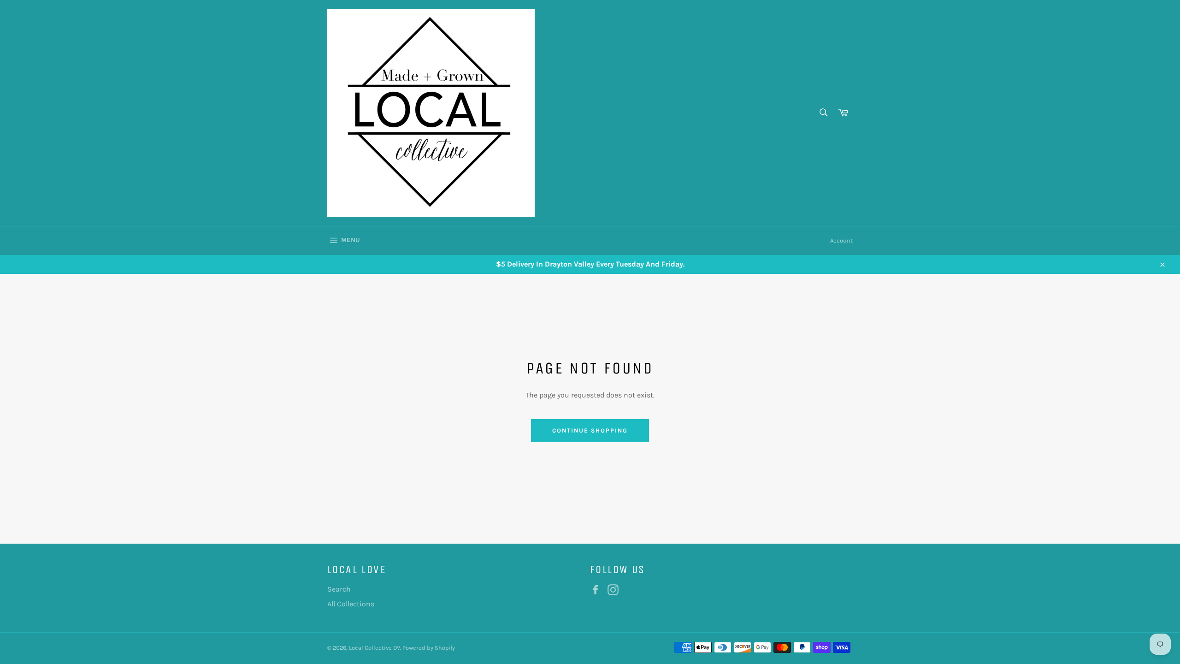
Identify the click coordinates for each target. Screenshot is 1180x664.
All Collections (350, 603)
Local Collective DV (374, 647)
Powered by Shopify (428, 647)
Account (841, 240)
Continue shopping (589, 430)
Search (339, 589)
